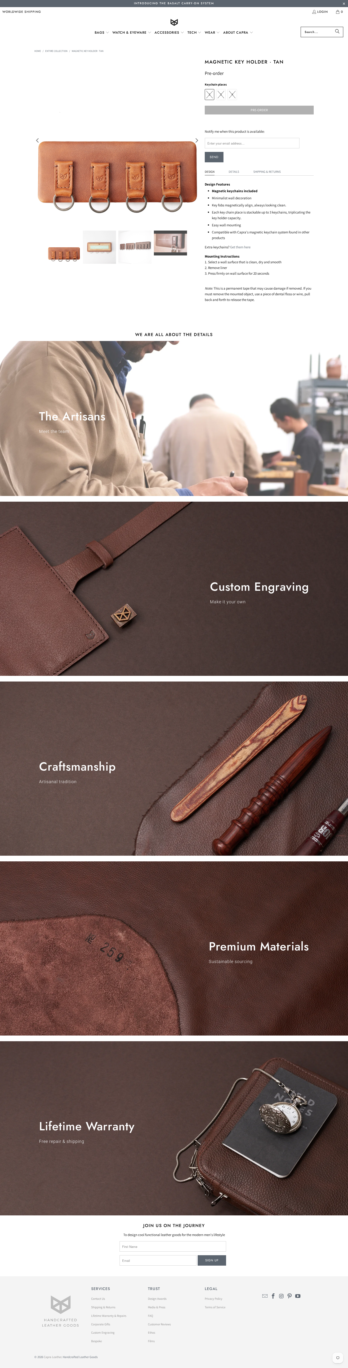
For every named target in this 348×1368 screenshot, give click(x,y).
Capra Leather (52, 1357)
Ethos (151, 1333)
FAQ (150, 1316)
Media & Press (156, 1307)
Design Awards (157, 1299)
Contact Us (98, 1299)
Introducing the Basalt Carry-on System (174, 3)
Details (234, 172)
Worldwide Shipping (21, 11)
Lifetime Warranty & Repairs (108, 1316)
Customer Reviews (159, 1324)
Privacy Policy (213, 1299)
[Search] (337, 32)
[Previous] (38, 140)
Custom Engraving (103, 1333)
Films (151, 1341)
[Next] (196, 140)
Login (322, 11)
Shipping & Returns (267, 172)
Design (209, 172)
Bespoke (96, 1341)
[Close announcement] (344, 4)
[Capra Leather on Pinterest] (289, 1296)
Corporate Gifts (100, 1324)
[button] (102, 33)
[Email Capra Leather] (265, 1296)
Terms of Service (215, 1307)
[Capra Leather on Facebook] (273, 1296)
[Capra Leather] (174, 23)
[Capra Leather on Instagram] (281, 1296)
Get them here (240, 247)
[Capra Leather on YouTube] (298, 1296)
